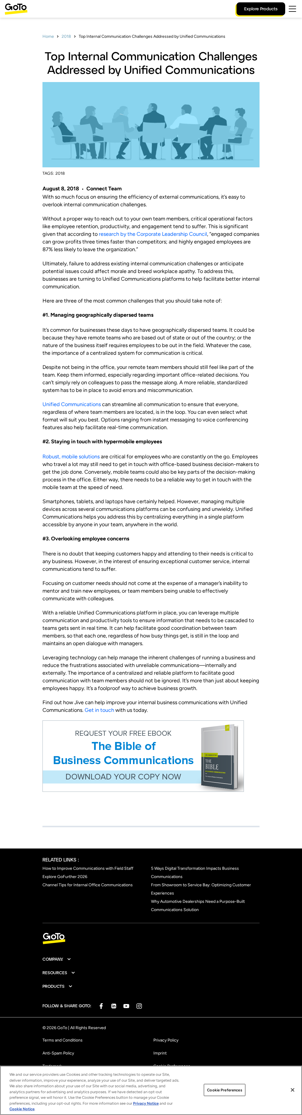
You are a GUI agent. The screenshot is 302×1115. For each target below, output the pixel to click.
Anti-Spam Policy (58, 1053)
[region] (151, 1090)
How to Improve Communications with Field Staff (87, 868)
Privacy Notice (146, 1103)
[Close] (292, 1089)
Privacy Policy (165, 1040)
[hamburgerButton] (292, 9)
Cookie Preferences (224, 1090)
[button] (56, 959)
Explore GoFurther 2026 (64, 876)
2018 (66, 36)
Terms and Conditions (62, 1040)
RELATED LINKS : (60, 859)
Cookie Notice (22, 1109)
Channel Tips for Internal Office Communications (87, 884)
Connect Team (104, 188)
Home (48, 36)
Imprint (160, 1053)
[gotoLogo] (16, 9)
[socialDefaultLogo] (101, 1006)
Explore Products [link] (261, 8)
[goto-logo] (151, 939)
